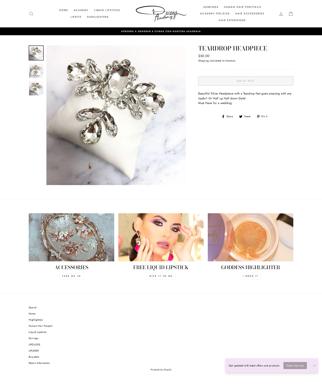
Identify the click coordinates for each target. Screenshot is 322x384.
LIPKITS (76, 17)
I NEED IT (250, 276)
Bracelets (34, 357)
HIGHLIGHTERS (98, 17)
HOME (63, 10)
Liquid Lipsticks (37, 332)
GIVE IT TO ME (161, 276)
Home (32, 313)
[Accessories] (71, 237)
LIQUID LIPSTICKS (107, 10)
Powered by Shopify (161, 369)
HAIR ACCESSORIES (249, 13)
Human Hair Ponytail (41, 326)
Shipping (203, 60)
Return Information (39, 363)
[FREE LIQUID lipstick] (161, 237)
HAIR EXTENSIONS (232, 20)
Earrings (33, 338)
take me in (71, 276)
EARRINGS (211, 7)
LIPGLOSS (34, 344)
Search (33, 307)
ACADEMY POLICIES (215, 13)
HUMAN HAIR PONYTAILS (242, 7)
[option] (116, 115)
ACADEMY (81, 10)
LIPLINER (34, 350)
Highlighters (36, 320)
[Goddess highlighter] (250, 237)
